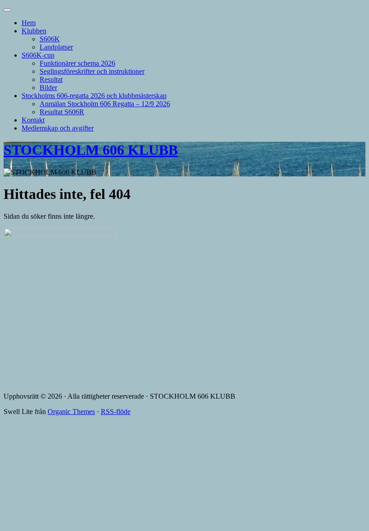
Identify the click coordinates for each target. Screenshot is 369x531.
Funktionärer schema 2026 (77, 63)
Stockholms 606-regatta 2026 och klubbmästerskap (94, 95)
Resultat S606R (62, 112)
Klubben (34, 31)
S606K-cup (38, 55)
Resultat (51, 79)
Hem (29, 23)
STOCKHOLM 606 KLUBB (91, 150)
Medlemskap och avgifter (58, 128)
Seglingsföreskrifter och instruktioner (92, 71)
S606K (50, 39)
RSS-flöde (115, 411)
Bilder (48, 87)
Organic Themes (71, 411)
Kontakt (33, 120)
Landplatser (56, 47)
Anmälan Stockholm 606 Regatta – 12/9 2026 (105, 104)
